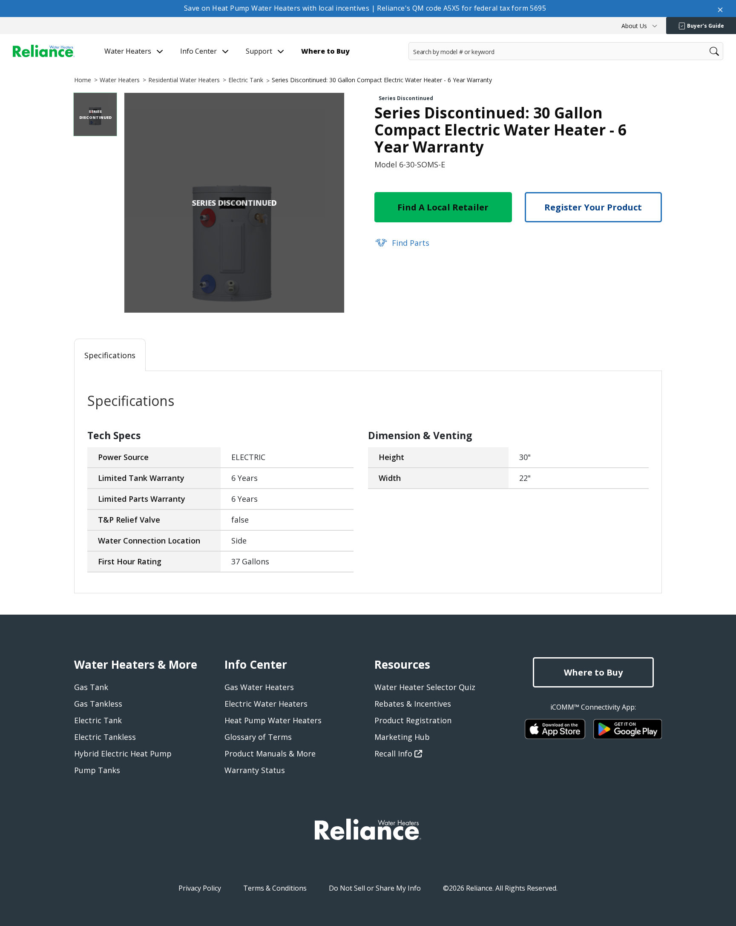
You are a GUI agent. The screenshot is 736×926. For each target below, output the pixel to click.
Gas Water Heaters (259, 687)
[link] (401, 242)
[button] (639, 25)
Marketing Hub (402, 737)
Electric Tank (245, 80)
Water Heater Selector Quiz (424, 687)
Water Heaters (120, 80)
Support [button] (260, 51)
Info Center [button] (199, 51)
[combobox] (565, 51)
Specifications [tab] (109, 355)
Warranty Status (254, 770)
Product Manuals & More (270, 753)
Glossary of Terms (258, 737)
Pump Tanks (97, 770)
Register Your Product (593, 207)
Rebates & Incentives (412, 704)
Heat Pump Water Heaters (273, 720)
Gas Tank (91, 687)
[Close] (720, 8)
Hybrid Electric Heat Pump (123, 753)
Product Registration (412, 720)
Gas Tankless (98, 704)
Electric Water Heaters (266, 704)
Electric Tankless (105, 737)
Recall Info (394, 753)
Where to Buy (593, 672)
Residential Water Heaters (184, 80)
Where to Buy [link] (325, 51)
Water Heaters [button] (128, 51)
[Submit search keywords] (411, 67)
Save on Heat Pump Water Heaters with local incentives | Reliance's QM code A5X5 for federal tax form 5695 (365, 8)
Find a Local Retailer (443, 207)
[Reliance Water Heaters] (44, 50)
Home (82, 80)
